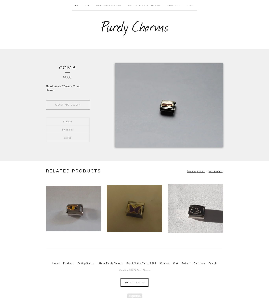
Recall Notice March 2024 (141, 263)
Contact (174, 6)
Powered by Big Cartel (134, 295)
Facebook (199, 263)
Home (55, 263)
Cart (190, 6)
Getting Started (108, 6)
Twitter (186, 263)
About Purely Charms (144, 6)
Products (82, 6)
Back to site (134, 282)
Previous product (196, 171)
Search (213, 263)
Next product (216, 171)
